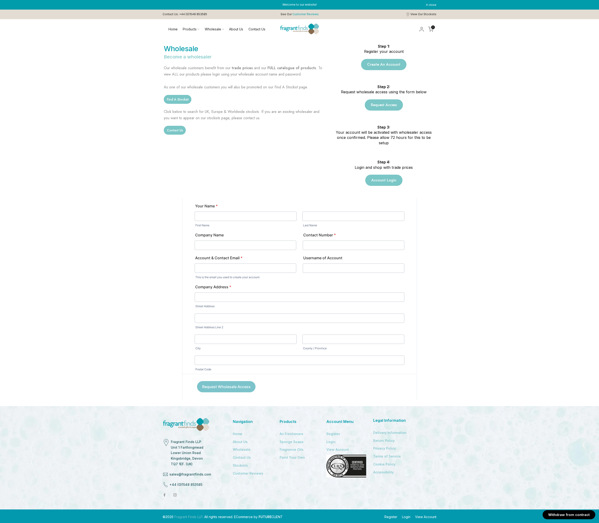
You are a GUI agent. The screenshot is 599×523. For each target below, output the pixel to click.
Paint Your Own (292, 457)
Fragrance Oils (291, 449)
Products (190, 29)
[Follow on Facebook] (164, 495)
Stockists (240, 465)
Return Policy (384, 441)
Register (333, 434)
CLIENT (271, 517)
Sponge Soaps (291, 442)
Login (331, 442)
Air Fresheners (291, 434)
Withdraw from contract (569, 514)
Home (173, 29)
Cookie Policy (384, 464)
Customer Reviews (248, 473)
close (169, 5)
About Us (236, 29)
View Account (337, 449)
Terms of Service (387, 456)
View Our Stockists (423, 14)
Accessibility (383, 472)
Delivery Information (389, 433)
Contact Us (256, 29)
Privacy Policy (384, 448)
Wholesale (213, 29)
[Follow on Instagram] (175, 495)
